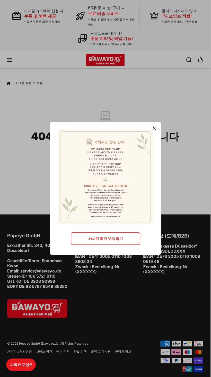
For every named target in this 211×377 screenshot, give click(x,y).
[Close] (154, 128)
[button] (21, 365)
